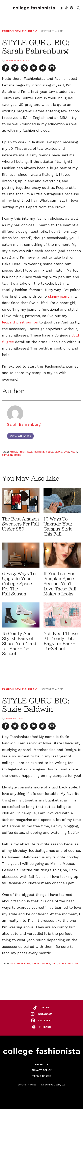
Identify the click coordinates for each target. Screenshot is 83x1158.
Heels (49, 452)
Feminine (39, 452)
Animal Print (18, 452)
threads (45, 1027)
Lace (66, 452)
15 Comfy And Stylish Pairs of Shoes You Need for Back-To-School (19, 644)
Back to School (20, 963)
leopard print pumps (20, 322)
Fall (29, 452)
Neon (74, 452)
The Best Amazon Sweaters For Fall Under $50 (20, 524)
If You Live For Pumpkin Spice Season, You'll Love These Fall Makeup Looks (60, 584)
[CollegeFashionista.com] (34, 8)
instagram (44, 1014)
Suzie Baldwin (14, 718)
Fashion (8, 31)
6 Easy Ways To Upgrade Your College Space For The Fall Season (18, 584)
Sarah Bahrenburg (17, 60)
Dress (46, 963)
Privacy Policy (42, 1070)
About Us (41, 1064)
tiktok (45, 1007)
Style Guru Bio (26, 31)
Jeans (58, 452)
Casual (36, 963)
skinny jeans (58, 296)
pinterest (45, 1020)
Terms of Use (41, 1076)
